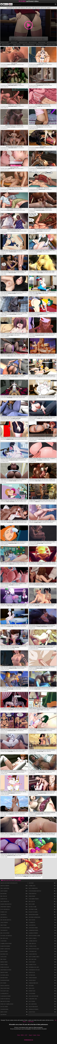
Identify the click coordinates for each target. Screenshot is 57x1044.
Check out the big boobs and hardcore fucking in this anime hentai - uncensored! (43, 638)
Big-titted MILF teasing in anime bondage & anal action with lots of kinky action (14, 555)
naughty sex (5, 990)
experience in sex (34, 190)
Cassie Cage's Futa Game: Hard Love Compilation (15, 367)
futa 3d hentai (14, 376)
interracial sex (34, 967)
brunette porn (13, 668)
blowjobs (42, 42)
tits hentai (32, 773)
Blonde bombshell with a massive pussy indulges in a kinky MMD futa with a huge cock (14, 575)
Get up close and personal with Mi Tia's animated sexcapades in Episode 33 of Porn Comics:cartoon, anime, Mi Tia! (14, 430)
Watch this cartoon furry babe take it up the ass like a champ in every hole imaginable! (14, 596)
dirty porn (52, 376)
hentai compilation (15, 419)
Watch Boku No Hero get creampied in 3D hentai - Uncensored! (43, 555)
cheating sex (5, 85)
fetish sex (24, 709)
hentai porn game (34, 397)
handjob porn (52, 42)
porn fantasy (5, 967)
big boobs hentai (29, 44)
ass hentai (33, 42)
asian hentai (33, 954)
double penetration (42, 626)
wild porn (5, 42)
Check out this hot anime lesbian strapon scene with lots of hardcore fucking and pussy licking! (43, 721)
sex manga (4, 232)
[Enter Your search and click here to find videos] (55, 4)
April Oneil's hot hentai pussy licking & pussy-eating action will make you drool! (14, 471)
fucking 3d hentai (39, 584)
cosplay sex (43, 605)
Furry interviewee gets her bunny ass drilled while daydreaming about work (14, 388)
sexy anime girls (34, 772)
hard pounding (5, 251)
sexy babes (40, 272)
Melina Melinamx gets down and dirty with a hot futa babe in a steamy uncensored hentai (43, 700)
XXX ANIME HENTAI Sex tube (42, 104)
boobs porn (23, 42)
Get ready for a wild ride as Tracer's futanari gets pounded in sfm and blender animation (14, 409)
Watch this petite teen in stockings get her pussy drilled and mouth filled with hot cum (14, 284)
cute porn (38, 355)
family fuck (10, 355)
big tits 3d (16, 355)
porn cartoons (5, 314)
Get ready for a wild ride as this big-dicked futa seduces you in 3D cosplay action (43, 596)
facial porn (33, 210)
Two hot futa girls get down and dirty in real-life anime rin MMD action (43, 367)
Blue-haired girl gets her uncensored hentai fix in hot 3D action (43, 305)
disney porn (38, 522)
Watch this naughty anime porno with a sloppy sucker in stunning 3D (43, 409)
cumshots (44, 522)
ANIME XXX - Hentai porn (14, 104)
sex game (12, 648)
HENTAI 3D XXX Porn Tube (42, 125)
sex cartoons (33, 460)
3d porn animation (48, 418)
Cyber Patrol (31, 1021)
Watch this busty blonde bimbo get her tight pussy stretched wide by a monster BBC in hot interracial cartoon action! (14, 721)
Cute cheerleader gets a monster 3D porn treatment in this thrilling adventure (43, 346)
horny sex (4, 855)
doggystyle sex (14, 460)
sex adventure (51, 355)
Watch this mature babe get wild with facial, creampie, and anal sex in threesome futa (43, 471)
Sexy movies (14, 63)
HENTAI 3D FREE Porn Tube (43, 84)
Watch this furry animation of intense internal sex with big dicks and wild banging (14, 784)
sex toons (16, 210)
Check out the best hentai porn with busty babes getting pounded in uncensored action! (14, 326)
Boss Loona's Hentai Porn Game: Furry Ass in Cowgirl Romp (14, 742)
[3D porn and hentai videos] (1, 4)
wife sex (17, 501)
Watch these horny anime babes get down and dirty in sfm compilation (14, 638)
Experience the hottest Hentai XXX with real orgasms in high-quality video (43, 430)
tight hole (32, 980)
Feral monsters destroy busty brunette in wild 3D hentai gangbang (43, 617)
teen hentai (10, 210)
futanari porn (22, 460)
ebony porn (4, 972)
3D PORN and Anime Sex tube (14, 84)
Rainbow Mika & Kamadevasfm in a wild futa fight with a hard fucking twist (14, 825)
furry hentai (33, 64)
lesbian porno (5, 461)
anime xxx (4, 253)
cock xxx (4, 956)
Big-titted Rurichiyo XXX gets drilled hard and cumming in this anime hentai (43, 659)
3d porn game (18, 689)
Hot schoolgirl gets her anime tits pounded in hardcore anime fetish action (14, 763)
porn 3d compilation (6, 647)
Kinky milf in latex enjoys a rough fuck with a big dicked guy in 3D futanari (43, 284)
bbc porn (3, 959)
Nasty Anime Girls (43, 63)
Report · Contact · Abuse (34, 1035)
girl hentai (40, 44)
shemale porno (33, 1009)
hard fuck (20, 251)
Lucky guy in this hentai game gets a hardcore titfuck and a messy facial (43, 242)
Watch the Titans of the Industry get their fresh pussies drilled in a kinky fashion (43, 784)
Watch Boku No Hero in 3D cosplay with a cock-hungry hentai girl (14, 617)
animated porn (20, 64)
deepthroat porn (6, 231)
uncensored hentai (34, 315)
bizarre (32, 522)
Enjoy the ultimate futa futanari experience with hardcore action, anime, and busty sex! (14, 804)
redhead (40, 460)
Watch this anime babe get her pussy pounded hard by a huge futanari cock (14, 451)
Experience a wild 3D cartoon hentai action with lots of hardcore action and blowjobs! (43, 326)
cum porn (43, 689)
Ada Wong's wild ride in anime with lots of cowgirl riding (15, 305)
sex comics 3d (5, 86)
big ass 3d (17, 44)
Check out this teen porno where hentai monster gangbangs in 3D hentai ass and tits (43, 804)
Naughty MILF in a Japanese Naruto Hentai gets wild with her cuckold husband (43, 492)
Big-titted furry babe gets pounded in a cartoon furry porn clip (28, 867)
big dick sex (42, 189)
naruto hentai (33, 106)
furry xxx (4, 605)
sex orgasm (42, 397)
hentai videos (49, 210)
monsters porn (47, 106)
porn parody (33, 977)
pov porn (3, 983)
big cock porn (12, 272)
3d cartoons (40, 231)
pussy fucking (12, 293)
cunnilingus (5, 66)
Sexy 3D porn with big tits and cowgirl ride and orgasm (43, 763)
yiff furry (16, 397)
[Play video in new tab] (28, 9)
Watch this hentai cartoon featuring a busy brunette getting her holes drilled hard (14, 659)
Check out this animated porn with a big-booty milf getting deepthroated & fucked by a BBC (43, 575)
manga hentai (33, 543)
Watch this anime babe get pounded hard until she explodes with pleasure (14, 242)
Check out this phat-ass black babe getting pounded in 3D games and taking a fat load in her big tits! (14, 263)
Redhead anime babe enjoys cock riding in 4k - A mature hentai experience (43, 451)
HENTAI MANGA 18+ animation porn (14, 125)
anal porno (45, 293)
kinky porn (51, 272)
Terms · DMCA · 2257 (22, 1035)
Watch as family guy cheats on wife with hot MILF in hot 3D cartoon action (14, 492)
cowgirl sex (47, 231)
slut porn (6, 44)
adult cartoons (11, 64)
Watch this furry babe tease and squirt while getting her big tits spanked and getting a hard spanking (43, 388)
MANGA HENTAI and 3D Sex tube (14, 146)
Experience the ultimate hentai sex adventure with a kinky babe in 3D (43, 263)
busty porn (10, 335)
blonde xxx (40, 64)
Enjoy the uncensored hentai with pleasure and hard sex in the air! (14, 534)
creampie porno (34, 544)
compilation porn (6, 376)
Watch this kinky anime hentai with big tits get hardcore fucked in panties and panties (14, 513)
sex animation (5, 272)
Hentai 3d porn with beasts (9, 883)
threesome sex (33, 647)
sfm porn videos (48, 64)
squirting (32, 211)
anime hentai (17, 626)
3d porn (14, 42)
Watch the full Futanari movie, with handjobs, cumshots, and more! (14, 346)
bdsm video (22, 397)
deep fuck (32, 628)
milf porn (4, 210)
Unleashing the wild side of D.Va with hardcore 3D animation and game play (14, 679)
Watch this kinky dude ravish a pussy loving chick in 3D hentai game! (43, 534)
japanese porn (33, 253)
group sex (32, 1012)
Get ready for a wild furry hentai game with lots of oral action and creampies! (43, 846)
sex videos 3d (33, 272)
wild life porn (5, 988)
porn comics (52, 44)
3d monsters (33, 626)
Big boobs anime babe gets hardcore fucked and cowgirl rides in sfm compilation (43, 679)
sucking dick (5, 293)
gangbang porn (39, 813)
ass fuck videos (40, 210)
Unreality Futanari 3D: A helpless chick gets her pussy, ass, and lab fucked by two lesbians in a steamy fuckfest (43, 825)
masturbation (20, 730)
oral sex (40, 106)
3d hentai (40, 314)
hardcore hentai (34, 189)
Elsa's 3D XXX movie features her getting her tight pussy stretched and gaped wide (43, 513)
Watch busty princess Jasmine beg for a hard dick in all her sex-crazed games (43, 742)
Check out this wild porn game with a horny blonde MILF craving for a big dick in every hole (14, 846)
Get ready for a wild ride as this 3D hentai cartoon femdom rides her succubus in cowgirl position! (14, 700)
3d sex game (33, 251)
